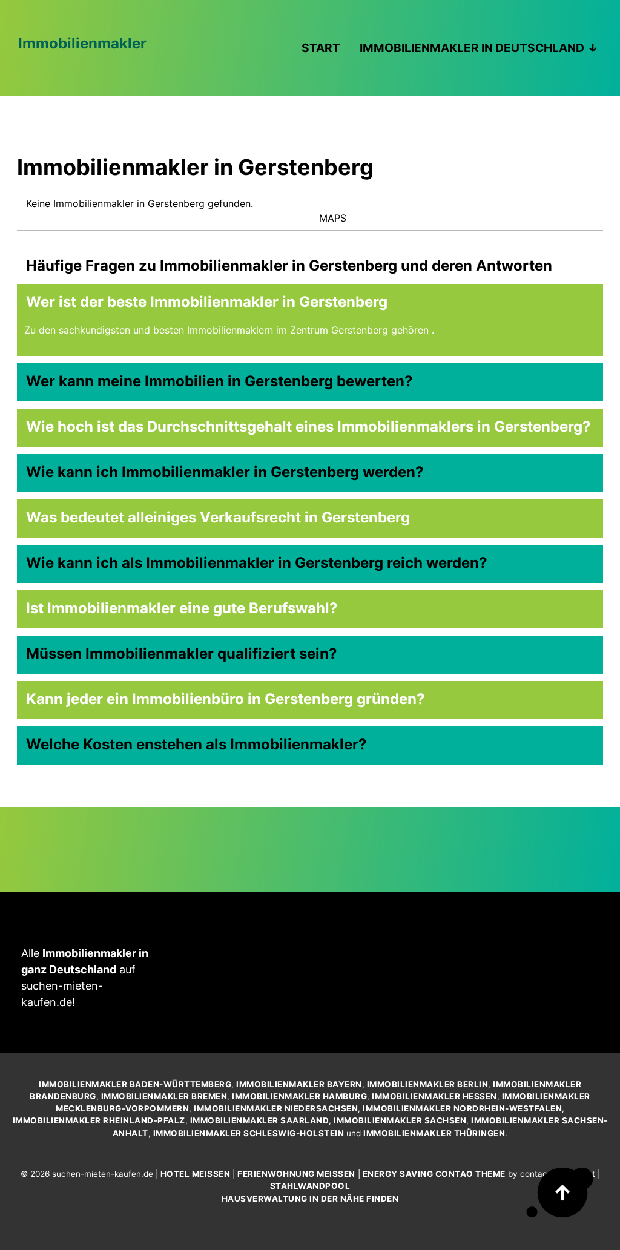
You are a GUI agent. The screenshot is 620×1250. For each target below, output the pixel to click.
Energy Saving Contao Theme (434, 1174)
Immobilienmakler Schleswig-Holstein (249, 1133)
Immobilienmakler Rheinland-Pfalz (99, 1120)
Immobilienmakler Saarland (259, 1120)
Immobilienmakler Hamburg (299, 1096)
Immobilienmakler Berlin (428, 1084)
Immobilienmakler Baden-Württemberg (135, 1084)
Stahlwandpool (310, 1186)
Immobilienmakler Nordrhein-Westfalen (462, 1108)
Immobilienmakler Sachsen (400, 1120)
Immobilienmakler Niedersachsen (276, 1108)
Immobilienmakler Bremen (164, 1096)
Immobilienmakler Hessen (434, 1096)
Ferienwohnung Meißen (296, 1174)
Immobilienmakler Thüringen (434, 1133)
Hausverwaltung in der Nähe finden (310, 1198)
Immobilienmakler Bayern (299, 1084)
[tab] (310, 298)
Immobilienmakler (82, 43)
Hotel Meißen (195, 1174)
